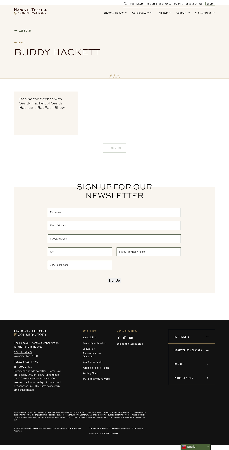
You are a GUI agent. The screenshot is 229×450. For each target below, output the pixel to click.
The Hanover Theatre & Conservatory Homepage (109, 428)
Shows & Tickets (114, 13)
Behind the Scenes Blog (130, 343)
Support (181, 13)
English (191, 446)
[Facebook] (119, 338)
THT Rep (162, 13)
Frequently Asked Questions (92, 355)
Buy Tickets (137, 3)
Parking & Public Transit (96, 367)
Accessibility (90, 337)
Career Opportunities (94, 343)
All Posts (25, 30)
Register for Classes (159, 3)
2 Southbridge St (23, 352)
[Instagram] (125, 338)
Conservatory (140, 13)
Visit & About (203, 13)
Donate (178, 3)
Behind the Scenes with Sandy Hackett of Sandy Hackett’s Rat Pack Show (42, 103)
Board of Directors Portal (96, 379)
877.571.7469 (30, 362)
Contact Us (89, 348)
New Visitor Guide (92, 362)
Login (210, 3)
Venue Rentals (194, 3)
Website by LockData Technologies (103, 433)
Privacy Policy (137, 428)
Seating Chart (90, 373)
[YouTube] (131, 338)
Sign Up (114, 280)
